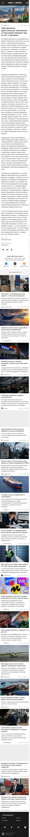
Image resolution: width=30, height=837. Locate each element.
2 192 (27, 609)
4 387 (27, 340)
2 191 (27, 643)
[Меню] (2, 2)
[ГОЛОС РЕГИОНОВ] (2, 374)
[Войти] (27, 2)
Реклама (4, 817)
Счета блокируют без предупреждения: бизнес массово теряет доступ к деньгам (14, 531)
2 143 (27, 742)
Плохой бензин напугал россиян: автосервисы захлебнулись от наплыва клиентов (14, 729)
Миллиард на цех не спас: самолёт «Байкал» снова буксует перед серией (13, 664)
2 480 (27, 474)
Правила (18, 820)
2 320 (27, 543)
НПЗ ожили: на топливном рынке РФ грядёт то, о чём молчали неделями (13, 295)
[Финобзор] (15, 3)
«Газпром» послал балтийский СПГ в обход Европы (13, 495)
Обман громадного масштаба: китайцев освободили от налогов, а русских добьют (15, 597)
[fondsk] (2, 408)
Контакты (18, 817)
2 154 (27, 706)
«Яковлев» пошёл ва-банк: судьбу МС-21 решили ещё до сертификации (14, 328)
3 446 (27, 374)
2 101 (27, 810)
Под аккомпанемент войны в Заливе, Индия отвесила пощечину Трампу (13, 698)
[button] (3, 250)
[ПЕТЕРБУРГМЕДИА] (2, 307)
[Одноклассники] (12, 827)
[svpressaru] (2, 440)
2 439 (27, 509)
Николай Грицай (6, 239)
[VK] (18, 827)
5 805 (27, 307)
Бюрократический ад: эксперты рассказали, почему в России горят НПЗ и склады (14, 363)
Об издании (5, 820)
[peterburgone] (2, 575)
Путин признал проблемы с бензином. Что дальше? (15, 631)
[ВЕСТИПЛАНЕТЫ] (2, 810)
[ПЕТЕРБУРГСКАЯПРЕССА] (2, 340)
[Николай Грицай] (2, 25)
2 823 (27, 408)
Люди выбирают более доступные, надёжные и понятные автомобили (12, 430)
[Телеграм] (5, 827)
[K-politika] (2, 509)
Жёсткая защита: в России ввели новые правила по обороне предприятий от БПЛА (15, 462)
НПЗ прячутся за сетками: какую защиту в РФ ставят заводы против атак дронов (14, 565)
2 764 (27, 440)
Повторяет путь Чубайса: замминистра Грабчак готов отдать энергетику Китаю (14, 798)
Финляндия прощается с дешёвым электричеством (12, 396)
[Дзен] (25, 827)
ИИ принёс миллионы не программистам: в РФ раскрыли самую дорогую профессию (14, 765)
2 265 (27, 575)
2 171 (27, 676)
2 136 (27, 776)
